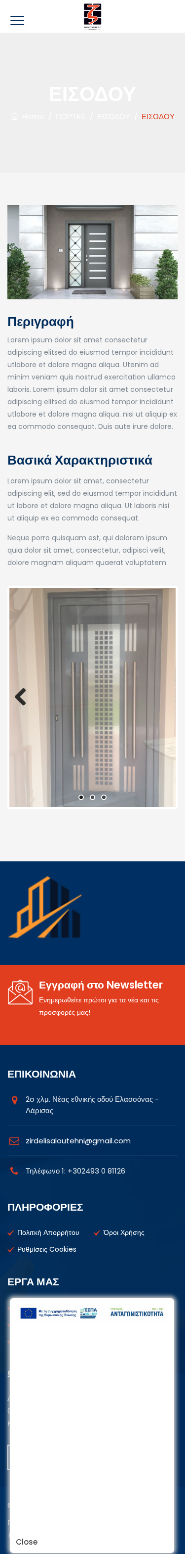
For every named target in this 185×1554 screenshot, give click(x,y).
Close (26, 1542)
